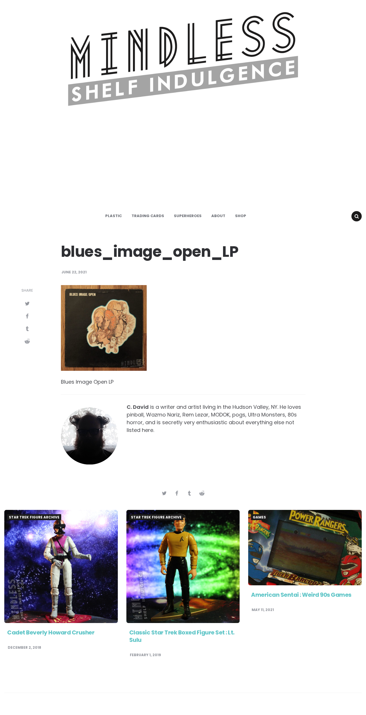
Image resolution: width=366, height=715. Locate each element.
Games (259, 517)
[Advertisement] (183, 164)
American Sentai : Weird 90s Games (301, 595)
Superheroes (188, 216)
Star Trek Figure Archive (34, 517)
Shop (240, 216)
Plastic (113, 216)
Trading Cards (148, 216)
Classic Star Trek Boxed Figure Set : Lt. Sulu (181, 636)
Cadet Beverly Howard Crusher (50, 632)
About (218, 216)
